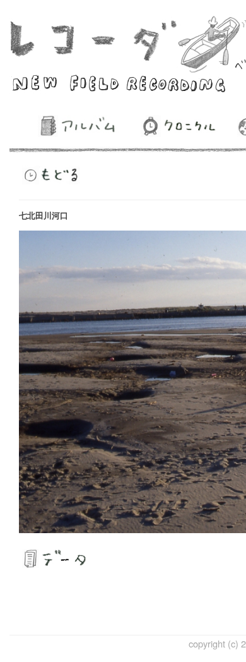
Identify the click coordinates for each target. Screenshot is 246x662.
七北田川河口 (43, 215)
